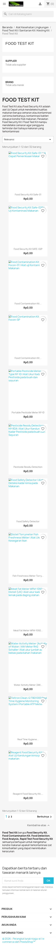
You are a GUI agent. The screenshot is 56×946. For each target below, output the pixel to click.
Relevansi (28, 139)
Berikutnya (45, 817)
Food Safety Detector (28, 521)
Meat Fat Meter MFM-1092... (28, 630)
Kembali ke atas (38, 825)
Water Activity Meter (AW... (28, 684)
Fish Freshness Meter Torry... (28, 575)
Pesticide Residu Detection (28, 466)
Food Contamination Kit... (28, 303)
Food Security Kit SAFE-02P (28, 248)
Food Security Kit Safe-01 (28, 194)
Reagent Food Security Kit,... (28, 793)
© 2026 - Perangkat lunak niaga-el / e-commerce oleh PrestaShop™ (23, 940)
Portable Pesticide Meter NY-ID (28, 412)
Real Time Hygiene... (28, 739)
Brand (9, 82)
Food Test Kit (19, 43)
